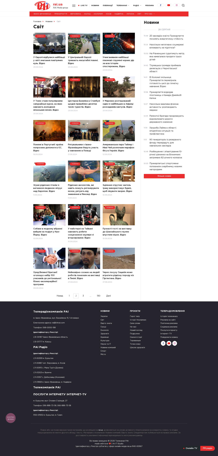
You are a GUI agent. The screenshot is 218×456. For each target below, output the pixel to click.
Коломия (98, 14)
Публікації (108, 5)
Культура (105, 340)
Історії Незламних (138, 320)
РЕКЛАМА (149, 5)
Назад (60, 296)
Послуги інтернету (168, 330)
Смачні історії (136, 337)
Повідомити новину (169, 337)
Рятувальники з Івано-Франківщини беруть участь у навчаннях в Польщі (83, 148)
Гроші (103, 327)
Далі (108, 296)
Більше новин (164, 176)
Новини (95, 5)
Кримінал (105, 337)
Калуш (87, 14)
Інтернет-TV (166, 333)
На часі (133, 327)
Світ (139, 14)
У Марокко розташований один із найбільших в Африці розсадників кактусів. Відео (118, 104)
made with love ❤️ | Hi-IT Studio (109, 444)
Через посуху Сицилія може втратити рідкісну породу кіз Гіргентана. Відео (118, 275)
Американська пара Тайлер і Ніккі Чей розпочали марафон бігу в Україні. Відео (118, 148)
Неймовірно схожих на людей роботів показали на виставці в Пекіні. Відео (84, 275)
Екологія (104, 330)
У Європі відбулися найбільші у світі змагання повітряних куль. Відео (49, 60)
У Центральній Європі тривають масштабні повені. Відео (83, 60)
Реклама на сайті (167, 320)
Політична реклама (169, 323)
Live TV (84, 5)
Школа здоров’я (137, 347)
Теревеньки (135, 340)
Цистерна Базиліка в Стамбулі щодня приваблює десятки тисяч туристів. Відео (84, 104)
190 (98, 296)
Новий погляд (136, 330)
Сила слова (135, 323)
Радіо (136, 5)
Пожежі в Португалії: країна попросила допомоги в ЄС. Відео (48, 148)
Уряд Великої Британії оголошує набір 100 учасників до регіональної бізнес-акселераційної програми (47, 278)
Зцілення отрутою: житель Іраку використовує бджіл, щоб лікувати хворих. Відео (117, 188)
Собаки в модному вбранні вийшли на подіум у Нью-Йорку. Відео (47, 232)
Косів (108, 14)
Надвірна (119, 14)
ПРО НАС (148, 14)
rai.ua (58, 4)
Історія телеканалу (169, 316)
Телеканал (121, 5)
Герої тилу (135, 316)
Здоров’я (105, 333)
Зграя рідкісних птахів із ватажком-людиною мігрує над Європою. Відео (47, 188)
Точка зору (135, 344)
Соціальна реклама (168, 327)
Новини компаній (108, 347)
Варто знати (106, 323)
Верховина (75, 14)
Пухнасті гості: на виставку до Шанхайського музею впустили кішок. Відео (117, 232)
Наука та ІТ (106, 344)
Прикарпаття (60, 14)
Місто (103, 354)
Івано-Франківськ (42, 14)
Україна (130, 14)
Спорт (103, 351)
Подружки (135, 333)
